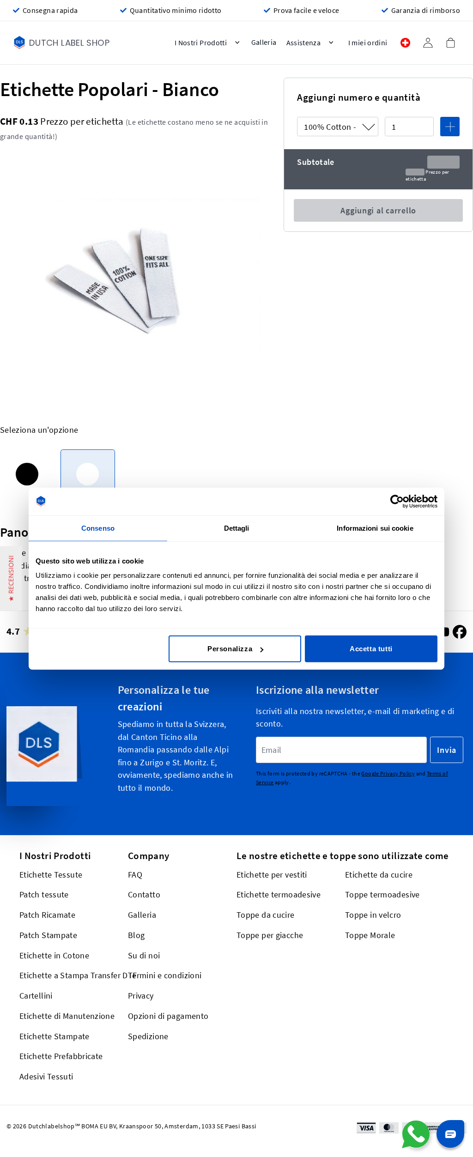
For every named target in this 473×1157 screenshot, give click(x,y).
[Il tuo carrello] (450, 42)
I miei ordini (368, 42)
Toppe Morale (370, 935)
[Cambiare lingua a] (405, 42)
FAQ (135, 874)
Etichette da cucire (378, 874)
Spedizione (148, 1036)
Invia (446, 750)
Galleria (142, 914)
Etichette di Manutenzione (67, 1016)
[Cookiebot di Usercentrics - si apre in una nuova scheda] (397, 501)
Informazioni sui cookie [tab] (375, 528)
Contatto (144, 894)
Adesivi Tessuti (46, 1076)
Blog (136, 935)
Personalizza (229, 649)
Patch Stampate (48, 935)
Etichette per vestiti (271, 874)
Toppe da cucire (265, 914)
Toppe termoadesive (382, 894)
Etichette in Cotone (54, 955)
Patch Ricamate (47, 914)
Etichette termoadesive (278, 894)
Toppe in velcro (373, 914)
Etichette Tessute (50, 874)
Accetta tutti (371, 649)
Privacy (141, 995)
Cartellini (36, 995)
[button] (11, 578)
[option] (27, 474)
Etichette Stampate (54, 1036)
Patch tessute (44, 894)
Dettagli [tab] (236, 528)
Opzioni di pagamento (168, 1016)
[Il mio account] (427, 42)
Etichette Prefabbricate (61, 1056)
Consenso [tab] (98, 528)
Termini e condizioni (164, 975)
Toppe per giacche (269, 935)
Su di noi (144, 955)
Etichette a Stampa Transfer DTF (78, 975)
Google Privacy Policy (388, 773)
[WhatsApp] (416, 1134)
